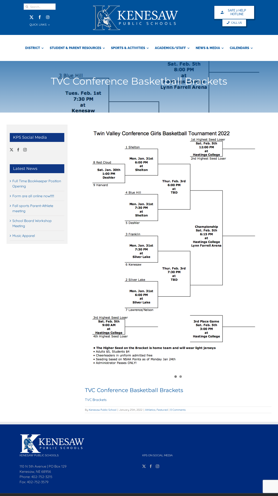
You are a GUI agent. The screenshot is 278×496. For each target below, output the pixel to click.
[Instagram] (25, 149)
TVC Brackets (96, 399)
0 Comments (178, 409)
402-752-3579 (37, 482)
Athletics (150, 409)
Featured (162, 409)
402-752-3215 (41, 477)
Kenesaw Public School (102, 409)
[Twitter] (11, 149)
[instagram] (48, 17)
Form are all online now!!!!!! (33, 196)
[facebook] (40, 17)
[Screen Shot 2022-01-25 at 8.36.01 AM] (178, 247)
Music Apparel (23, 235)
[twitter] (31, 17)
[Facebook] (18, 149)
